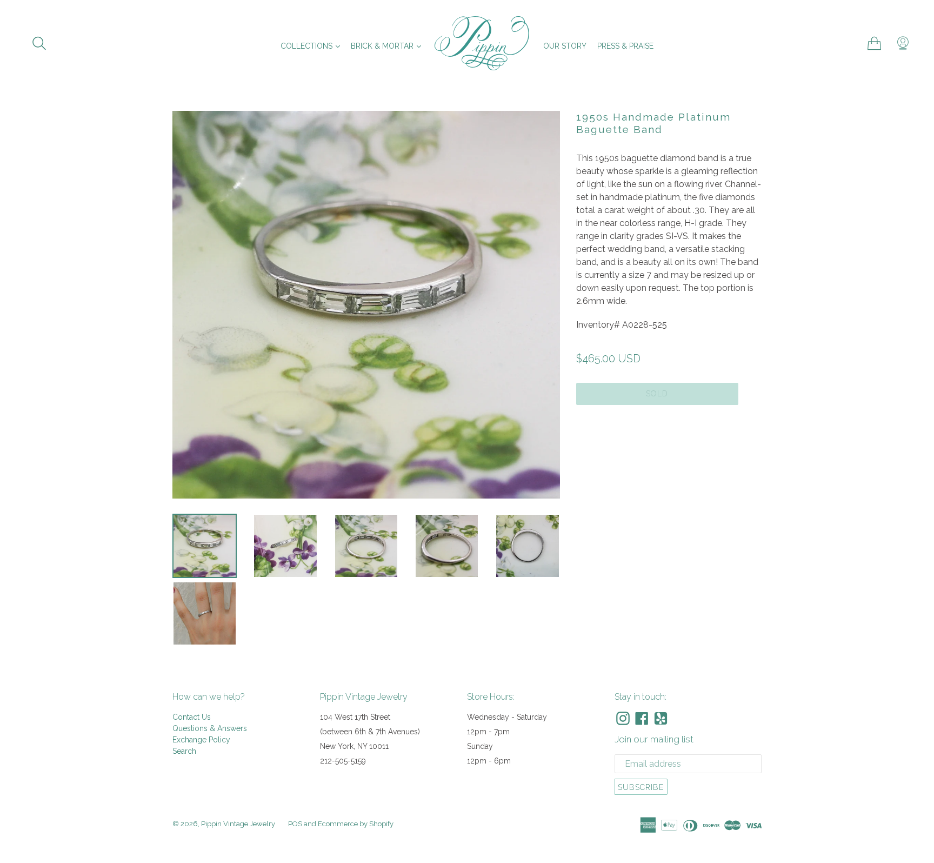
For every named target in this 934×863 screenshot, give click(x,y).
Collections (313, 45)
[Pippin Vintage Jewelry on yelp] (660, 718)
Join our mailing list (654, 739)
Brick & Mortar (388, 45)
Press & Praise (625, 46)
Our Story (564, 46)
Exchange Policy (201, 739)
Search (184, 751)
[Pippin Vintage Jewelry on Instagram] (623, 718)
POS (295, 824)
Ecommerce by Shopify (355, 824)
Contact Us (191, 717)
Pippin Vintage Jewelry (238, 824)
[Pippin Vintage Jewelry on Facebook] (641, 718)
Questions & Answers (209, 728)
